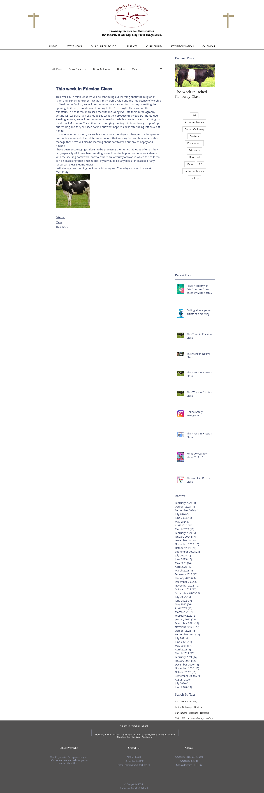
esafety (194, 178)
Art (194, 115)
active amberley (194, 171)
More (134, 69)
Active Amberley (77, 69)
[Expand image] (73, 191)
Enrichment (194, 143)
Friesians (194, 150)
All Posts (56, 69)
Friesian (60, 217)
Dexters (121, 69)
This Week (62, 227)
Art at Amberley (194, 122)
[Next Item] (209, 75)
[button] (104, 46)
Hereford (194, 157)
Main (59, 222)
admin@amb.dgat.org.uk (137, 765)
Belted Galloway (101, 69)
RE (200, 164)
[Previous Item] (180, 75)
